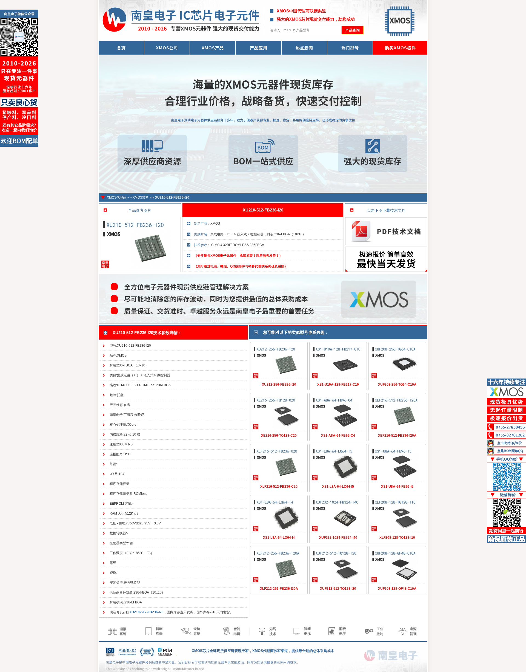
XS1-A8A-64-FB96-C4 (338, 435)
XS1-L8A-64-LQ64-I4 (279, 538)
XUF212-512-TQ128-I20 (338, 589)
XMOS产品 (213, 48)
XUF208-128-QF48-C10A (397, 589)
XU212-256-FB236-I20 (279, 384)
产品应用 (258, 48)
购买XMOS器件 (400, 48)
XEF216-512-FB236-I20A (397, 435)
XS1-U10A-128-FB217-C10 (338, 384)
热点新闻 (304, 48)
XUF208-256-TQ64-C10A (397, 384)
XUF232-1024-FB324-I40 (338, 538)
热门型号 (350, 48)
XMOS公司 (167, 48)
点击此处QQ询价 (509, 443)
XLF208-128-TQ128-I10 (397, 538)
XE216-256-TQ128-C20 (279, 435)
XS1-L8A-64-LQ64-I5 (338, 487)
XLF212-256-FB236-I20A (279, 589)
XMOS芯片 (141, 197)
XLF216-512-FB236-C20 (279, 487)
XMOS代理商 (116, 197)
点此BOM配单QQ (510, 451)
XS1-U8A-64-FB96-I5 (397, 487)
